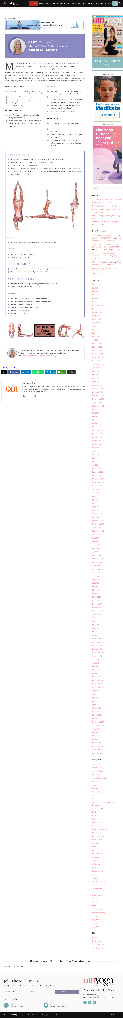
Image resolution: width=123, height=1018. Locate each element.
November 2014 (98, 722)
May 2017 (95, 632)
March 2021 (96, 510)
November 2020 (98, 524)
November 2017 (98, 611)
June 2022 (95, 458)
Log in (94, 937)
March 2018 (96, 597)
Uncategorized (97, 895)
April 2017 (95, 635)
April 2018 (95, 593)
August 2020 (96, 534)
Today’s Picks (97, 888)
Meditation (96, 843)
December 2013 (97, 750)
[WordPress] (35, 396)
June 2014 (95, 732)
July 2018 (95, 583)
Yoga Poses (96, 920)
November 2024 (98, 357)
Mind (94, 847)
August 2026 (96, 284)
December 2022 (97, 437)
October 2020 (97, 527)
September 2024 (98, 364)
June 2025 (95, 333)
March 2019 (96, 555)
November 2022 (98, 441)
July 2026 (95, 288)
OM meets (96, 864)
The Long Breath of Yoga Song (103, 262)
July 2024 (95, 371)
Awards (95, 785)
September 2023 (98, 406)
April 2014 (95, 739)
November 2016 (98, 652)
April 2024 (95, 382)
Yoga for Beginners (99, 916)
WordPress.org (97, 948)
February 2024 (97, 389)
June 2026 (95, 291)
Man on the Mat (98, 836)
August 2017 (96, 621)
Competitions (97, 792)
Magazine (95, 833)
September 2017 (98, 618)
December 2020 (97, 521)
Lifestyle (95, 826)
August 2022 (96, 451)
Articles (95, 781)
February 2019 (97, 559)
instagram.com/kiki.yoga (48, 356)
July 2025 (95, 330)
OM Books (96, 857)
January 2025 (97, 350)
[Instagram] (29, 396)
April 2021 (95, 507)
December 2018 (97, 566)
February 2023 (97, 430)
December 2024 (97, 354)
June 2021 (95, 500)
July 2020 (95, 538)
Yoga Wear (96, 926)
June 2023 (95, 416)
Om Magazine (28, 383)
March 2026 (96, 302)
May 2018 (95, 590)
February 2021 (97, 514)
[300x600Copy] (107, 154)
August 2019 (96, 545)
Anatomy (95, 774)
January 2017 (97, 646)
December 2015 (97, 684)
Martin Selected (97, 840)
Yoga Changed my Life (100, 913)
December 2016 (97, 649)
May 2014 (95, 736)
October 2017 (97, 614)
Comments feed (98, 944)
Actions (95, 764)
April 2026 (95, 298)
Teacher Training (98, 881)
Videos (94, 899)
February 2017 (97, 642)
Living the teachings (99, 829)
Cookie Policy (36, 1015)
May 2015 (95, 701)
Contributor (96, 799)
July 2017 (95, 625)
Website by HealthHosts (111, 1015)
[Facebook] (24, 396)
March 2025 (96, 343)
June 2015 (95, 698)
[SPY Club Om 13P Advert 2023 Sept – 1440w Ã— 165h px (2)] (45, 25)
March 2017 (96, 639)
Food (94, 819)
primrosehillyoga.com (29, 356)
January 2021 (97, 517)
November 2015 (98, 687)
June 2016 (95, 666)
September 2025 (98, 323)
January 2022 (97, 475)
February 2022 (97, 472)
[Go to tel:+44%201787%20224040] (22, 1005)
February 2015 (97, 711)
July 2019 (95, 548)
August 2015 (96, 694)
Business (95, 788)
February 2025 (97, 347)
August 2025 (96, 326)
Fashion (95, 815)
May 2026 (95, 295)
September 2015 (98, 691)
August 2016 (96, 663)
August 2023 (96, 409)
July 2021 (95, 496)
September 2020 (98, 531)
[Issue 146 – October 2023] (107, 36)
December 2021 (97, 479)
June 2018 (95, 586)
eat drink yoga (97, 808)
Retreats (95, 867)
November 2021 (98, 482)
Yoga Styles (96, 923)
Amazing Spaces (98, 771)
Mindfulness (96, 850)
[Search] (120, 3)
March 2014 (96, 743)
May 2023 (95, 420)
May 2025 (95, 336)
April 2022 (95, 465)
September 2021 (98, 489)
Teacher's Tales (98, 885)
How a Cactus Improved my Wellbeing (105, 206)
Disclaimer (59, 1015)
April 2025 (95, 340)
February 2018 (97, 600)
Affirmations (96, 768)
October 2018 (97, 573)
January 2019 (97, 562)
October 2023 (97, 402)
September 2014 (98, 725)
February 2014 (97, 746)
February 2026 (97, 305)
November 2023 (98, 399)
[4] (107, 97)
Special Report (97, 871)
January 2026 (97, 309)
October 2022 (97, 444)
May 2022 (95, 461)
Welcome (95, 902)
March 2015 (96, 708)
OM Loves (95, 861)
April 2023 (95, 423)
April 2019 (95, 552)
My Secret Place (97, 854)
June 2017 (95, 628)
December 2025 (97, 312)
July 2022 (95, 455)
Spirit (94, 874)
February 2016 (97, 680)
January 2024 (97, 392)
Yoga (94, 906)
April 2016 (95, 673)
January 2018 (97, 604)
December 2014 (97, 718)
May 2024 (95, 378)
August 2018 (96, 580)
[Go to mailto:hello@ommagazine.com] (61, 1005)
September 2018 (98, 576)
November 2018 (98, 569)
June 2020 (95, 541)
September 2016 (98, 659)
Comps (94, 795)
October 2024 (97, 361)
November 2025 (98, 316)
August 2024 (96, 368)
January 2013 (97, 753)
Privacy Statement (48, 1015)
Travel (94, 892)
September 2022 (98, 448)
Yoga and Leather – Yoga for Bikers (107, 250)
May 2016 (95, 670)
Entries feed (96, 941)
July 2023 (95, 413)
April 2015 (95, 705)
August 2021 (96, 493)
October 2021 (97, 486)
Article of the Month (99, 778)
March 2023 (96, 427)
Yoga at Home (97, 909)
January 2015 (97, 715)
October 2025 (97, 319)
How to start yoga (98, 822)
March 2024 (96, 385)
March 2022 (96, 468)
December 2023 (97, 396)
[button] (67, 992)
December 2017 (97, 607)
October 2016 (97, 656)
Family (94, 812)
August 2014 (96, 729)
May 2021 (95, 503)
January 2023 (97, 434)
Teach (94, 878)
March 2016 (96, 677)
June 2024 (95, 375)
